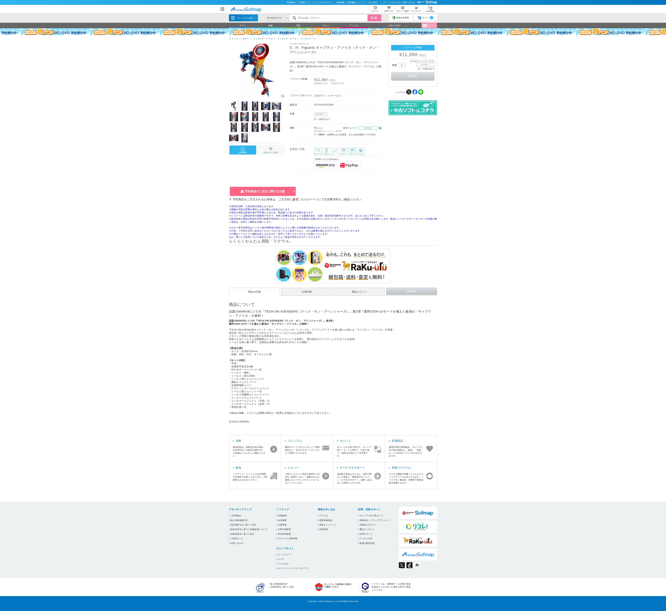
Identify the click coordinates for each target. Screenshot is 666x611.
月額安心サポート (368, 525)
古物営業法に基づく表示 (242, 534)
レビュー (293, 467)
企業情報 (282, 525)
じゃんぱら (283, 563)
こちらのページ (308, 199)
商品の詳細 (254, 291)
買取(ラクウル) (401, 467)
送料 (238, 440)
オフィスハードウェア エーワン (293, 568)
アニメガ (353, 25)
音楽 (298, 25)
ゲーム (243, 25)
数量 (395, 65)
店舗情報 (340, 2)
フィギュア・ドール (263, 38)
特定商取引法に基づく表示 (243, 525)
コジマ (281, 559)
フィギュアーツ (308, 38)
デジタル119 (366, 538)
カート (427, 17)
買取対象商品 (325, 520)
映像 (270, 25)
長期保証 (397, 440)
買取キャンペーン (328, 525)
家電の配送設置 (367, 543)
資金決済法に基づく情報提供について (248, 529)
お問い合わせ (408, 2)
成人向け (429, 25)
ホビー (326, 25)
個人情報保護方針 (239, 520)
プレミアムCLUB (391, 2)
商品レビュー (359, 291)
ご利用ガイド (304, 2)
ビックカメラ (284, 554)
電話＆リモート (367, 529)
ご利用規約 (235, 515)
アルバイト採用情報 (287, 538)
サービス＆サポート (323, 2)
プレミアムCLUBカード (371, 515)
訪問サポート (366, 534)
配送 (238, 467)
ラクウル (323, 515)
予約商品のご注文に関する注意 (265, 191)
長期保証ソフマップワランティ (375, 520)
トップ (235, 38)
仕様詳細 (307, 291)
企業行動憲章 (284, 529)
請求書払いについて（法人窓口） (363, 2)
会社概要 (282, 520)
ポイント (345, 440)
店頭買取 (323, 529)
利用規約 (291, 2)
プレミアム (295, 440)
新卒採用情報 (284, 534)
